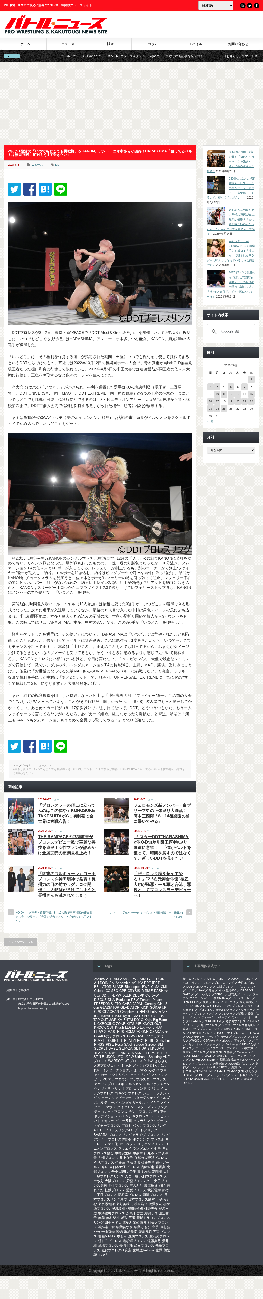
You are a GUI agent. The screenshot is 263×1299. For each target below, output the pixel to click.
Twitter (250, 6)
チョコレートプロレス (110, 1112)
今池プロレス (104, 1162)
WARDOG (115, 1061)
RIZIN (186, 1082)
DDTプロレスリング (199, 986)
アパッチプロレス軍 (109, 1084)
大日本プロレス (151, 1176)
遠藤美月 (154, 1241)
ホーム (25, 44)
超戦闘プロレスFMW (237, 1028)
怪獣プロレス (115, 1190)
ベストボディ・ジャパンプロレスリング (208, 982)
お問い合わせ (238, 44)
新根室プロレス (130, 1195)
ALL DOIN (156, 979)
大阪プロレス (115, 1181)
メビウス (230, 1002)
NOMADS (132, 1032)
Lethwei (145, 1027)
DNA (111, 1000)
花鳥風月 (145, 1232)
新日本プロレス (193, 978)
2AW (201, 990)
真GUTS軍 (131, 1222)
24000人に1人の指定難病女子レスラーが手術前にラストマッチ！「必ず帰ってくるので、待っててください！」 (231, 188)
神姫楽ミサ (106, 1227)
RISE (110, 1044)
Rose (119, 1044)
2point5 (99, 979)
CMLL (165, 987)
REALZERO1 (134, 1041)
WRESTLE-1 (213, 1021)
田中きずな (113, 1222)
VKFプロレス (235, 1005)
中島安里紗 (123, 1153)
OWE (140, 1036)
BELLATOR (102, 987)
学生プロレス (118, 1185)
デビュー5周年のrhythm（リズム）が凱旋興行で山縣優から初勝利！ (147, 914)
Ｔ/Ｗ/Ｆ (104, 1255)
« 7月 (210, 421)
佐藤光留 (148, 1162)
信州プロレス (224, 1055)
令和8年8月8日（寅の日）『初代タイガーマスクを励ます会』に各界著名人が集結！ (230, 161)
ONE (144, 1032)
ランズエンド (143, 1149)
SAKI (128, 1044)
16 (210, 401)
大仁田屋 (131, 1176)
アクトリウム (119, 1075)
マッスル (157, 1139)
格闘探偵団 (134, 1209)
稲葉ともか (142, 1227)
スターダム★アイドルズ (151, 1098)
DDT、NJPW (111, 995)
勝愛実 (160, 1167)
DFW (155, 995)
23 (210, 408)
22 (251, 401)
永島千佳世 (134, 1213)
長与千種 (126, 1245)
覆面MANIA (107, 1236)
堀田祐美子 (127, 1172)
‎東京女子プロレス (194, 1052)
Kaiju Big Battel (156, 1020)
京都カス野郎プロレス (150, 1158)
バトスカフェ (104, 1121)
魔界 (159, 1250)
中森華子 (139, 1153)
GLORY (235, 1078)
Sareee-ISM (154, 1044)
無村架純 (112, 1218)
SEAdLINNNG (192, 1055)
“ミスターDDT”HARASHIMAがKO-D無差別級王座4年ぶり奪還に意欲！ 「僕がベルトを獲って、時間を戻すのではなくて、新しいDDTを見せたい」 (162, 847)
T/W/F (113, 1053)
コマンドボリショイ (148, 1088)
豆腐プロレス (138, 1236)
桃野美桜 (150, 1209)
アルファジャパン (156, 1084)
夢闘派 (157, 1172)
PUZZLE (100, 1041)
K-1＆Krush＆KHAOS (196, 1078)
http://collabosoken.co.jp (33, 1008)
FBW (135, 1000)
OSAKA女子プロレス (110, 1036)
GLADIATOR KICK (134, 1007)
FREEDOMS (103, 1004)
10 (217, 393)
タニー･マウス (105, 1107)
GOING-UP (158, 1007)
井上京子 (126, 1158)
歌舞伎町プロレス (111, 1213)
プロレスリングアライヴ (127, 1135)
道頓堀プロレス (134, 1241)
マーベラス (127, 1144)
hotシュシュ (159, 1012)
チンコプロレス (140, 1112)
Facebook (256, 6)
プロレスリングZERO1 (209, 994)
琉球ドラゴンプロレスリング (201, 1028)
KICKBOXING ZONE (109, 1024)
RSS (243, 6)
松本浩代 (140, 1204)
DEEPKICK (141, 995)
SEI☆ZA (126, 1048)
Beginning (232, 1044)
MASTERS (116, 1032)
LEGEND (132, 1027)
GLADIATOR (109, 1007)
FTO (117, 1004)
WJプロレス (134, 1061)
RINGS (99, 1044)
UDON (110, 1057)
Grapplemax (129, 1012)
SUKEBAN (155, 1048)
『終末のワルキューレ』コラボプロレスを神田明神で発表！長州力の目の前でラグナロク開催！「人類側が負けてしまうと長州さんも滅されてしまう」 (67, 884)
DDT (58, 164)
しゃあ (126, 1065)
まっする (140, 1070)
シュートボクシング (243, 1075)
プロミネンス (131, 1125)
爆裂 (124, 1218)
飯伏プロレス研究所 (116, 1250)
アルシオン (133, 1084)
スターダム (214, 1044)
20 (237, 401)
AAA (123, 979)
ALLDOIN (101, 983)
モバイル (195, 44)
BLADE (118, 987)
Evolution (123, 1000)
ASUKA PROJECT (146, 983)
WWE (208, 1055)
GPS (97, 1012)
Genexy (150, 1004)
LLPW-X (100, 1032)
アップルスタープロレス (147, 1079)
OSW (131, 1036)
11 (224, 393)
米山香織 (108, 1232)
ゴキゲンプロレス (128, 1093)
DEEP (127, 995)
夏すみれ (144, 1172)
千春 (114, 1172)
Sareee (138, 1044)
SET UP (140, 1048)
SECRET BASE (106, 1048)
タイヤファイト (158, 1102)
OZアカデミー (156, 1036)
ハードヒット (160, 1116)
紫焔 (119, 1232)
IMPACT (107, 1016)
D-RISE (147, 991)
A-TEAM (112, 979)
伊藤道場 (133, 1162)
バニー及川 (123, 1121)
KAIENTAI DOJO (130, 1020)
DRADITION (191, 1002)
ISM (118, 1016)
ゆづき (161, 1070)
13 (237, 393)
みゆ (151, 1070)
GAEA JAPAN (132, 1004)
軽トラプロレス (109, 1241)
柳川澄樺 (118, 1209)
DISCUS (100, 1000)
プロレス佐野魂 (120, 1139)
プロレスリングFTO (214, 1067)
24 (217, 408)
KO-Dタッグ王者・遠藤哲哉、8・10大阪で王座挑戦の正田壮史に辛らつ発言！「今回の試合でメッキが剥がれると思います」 (54, 916)
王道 (132, 1218)
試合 (110, 44)
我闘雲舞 (154, 1190)
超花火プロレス (238, 994)
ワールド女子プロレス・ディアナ (217, 1048)
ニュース (67, 44)
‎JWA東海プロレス (239, 1063)
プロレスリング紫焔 (231, 1013)
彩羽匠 (160, 1185)
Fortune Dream (151, 1000)
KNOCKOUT (152, 1024)
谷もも (122, 1236)
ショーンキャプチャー (115, 1098)
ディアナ (160, 1112)
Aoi (111, 983)
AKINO (142, 979)
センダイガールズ (132, 1102)
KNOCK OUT (104, 1027)
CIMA (155, 987)
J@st (126, 1016)
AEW (132, 979)
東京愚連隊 (106, 1204)
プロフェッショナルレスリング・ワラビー (225, 1009)
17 (217, 401)
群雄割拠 (130, 1232)
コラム (153, 44)
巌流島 (149, 1185)
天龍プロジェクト (139, 1181)
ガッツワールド (242, 998)
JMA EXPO (140, 1016)
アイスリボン (242, 1040)
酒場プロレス (108, 1245)
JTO (153, 1016)
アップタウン (118, 1079)
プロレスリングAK (119, 1130)
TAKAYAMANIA (131, 1053)
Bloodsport (133, 987)
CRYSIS (134, 991)
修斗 (104, 1167)
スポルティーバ (105, 1102)
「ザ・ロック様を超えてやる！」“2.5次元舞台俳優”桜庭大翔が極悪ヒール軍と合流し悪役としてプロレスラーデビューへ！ (162, 884)
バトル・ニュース (126, 1270)
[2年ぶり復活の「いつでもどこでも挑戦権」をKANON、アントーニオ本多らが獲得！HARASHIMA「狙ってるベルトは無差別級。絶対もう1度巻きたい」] (45, 189)
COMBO (112, 991)
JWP (112, 1020)
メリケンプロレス (150, 1144)
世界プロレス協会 (221, 1052)
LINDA (157, 1027)
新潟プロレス (153, 1195)
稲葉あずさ (124, 1227)
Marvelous (243, 1052)
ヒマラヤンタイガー (148, 1121)
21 (244, 401)
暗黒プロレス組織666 (222, 990)
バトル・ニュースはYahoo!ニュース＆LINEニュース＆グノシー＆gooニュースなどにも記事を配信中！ (82, 56)
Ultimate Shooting (148, 1057)
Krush (119, 1027)
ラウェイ (125, 1149)
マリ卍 (113, 1144)
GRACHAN (110, 1012)
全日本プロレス (217, 978)
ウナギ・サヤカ (105, 1088)
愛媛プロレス (136, 1190)
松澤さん (155, 1204)
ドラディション (105, 1116)
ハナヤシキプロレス (134, 1116)
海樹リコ (150, 1213)
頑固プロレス (144, 1245)
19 (230, 401)
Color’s (99, 991)
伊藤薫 (120, 1162)
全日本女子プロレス (124, 1167)
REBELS (151, 1041)
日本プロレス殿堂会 (143, 1199)
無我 (101, 1218)
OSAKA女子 (159, 1032)
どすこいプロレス (146, 1065)
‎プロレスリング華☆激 (210, 1063)
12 (230, 393)
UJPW (129, 1057)
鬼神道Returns (143, 1250)
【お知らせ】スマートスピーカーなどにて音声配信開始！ (213, 56)
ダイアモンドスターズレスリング (142, 1107)
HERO (144, 1012)
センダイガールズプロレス (226, 1036)
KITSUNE (134, 1024)
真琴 (143, 1222)
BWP (146, 987)
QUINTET (115, 1041)
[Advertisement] (131, 104)
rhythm (165, 1041)
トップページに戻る (20, 941)
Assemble (123, 983)
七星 (157, 1149)
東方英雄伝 (124, 1204)
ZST (213, 1075)
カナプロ (125, 1088)
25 (224, 408)
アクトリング (140, 1075)
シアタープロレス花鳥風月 (239, 1025)
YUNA (148, 1061)
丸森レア (154, 1153)
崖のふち (136, 1185)
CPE (122, 991)
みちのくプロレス (242, 978)
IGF (97, 1016)
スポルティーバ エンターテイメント (216, 1017)
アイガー (100, 1075)
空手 (155, 1227)
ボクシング (141, 1139)
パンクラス (245, 1055)
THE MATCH (153, 1053)
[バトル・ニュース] (56, 32)
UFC (119, 1057)
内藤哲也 (147, 1167)
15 (251, 393)
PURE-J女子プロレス (230, 1032)
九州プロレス (108, 1158)
